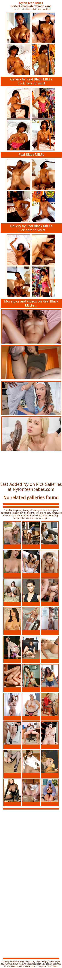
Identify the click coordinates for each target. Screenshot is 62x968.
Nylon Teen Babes (31, 3)
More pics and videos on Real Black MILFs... (31, 303)
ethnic (34, 9)
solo (40, 9)
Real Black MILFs (31, 155)
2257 (49, 966)
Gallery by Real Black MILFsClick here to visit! (31, 81)
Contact (55, 966)
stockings (46, 9)
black (28, 9)
